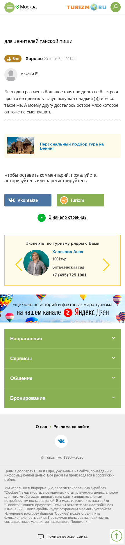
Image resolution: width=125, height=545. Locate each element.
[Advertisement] (62, 26)
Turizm (77, 200)
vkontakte (27, 200)
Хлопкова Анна (67, 252)
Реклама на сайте (71, 426)
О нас (41, 426)
